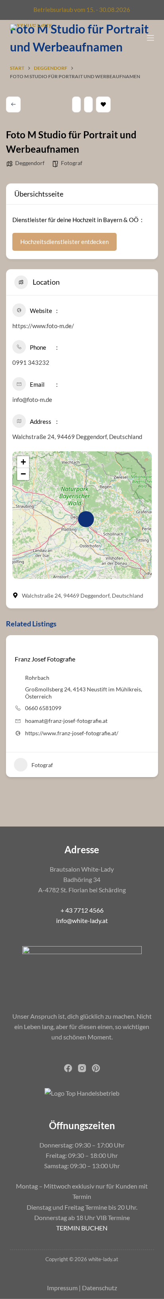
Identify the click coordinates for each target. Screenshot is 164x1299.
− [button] (23, 474)
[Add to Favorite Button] (18, 646)
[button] (12, 709)
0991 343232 (30, 362)
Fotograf (71, 162)
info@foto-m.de (32, 399)
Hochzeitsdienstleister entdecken (64, 241)
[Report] (88, 104)
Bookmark (103, 104)
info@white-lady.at (82, 920)
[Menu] (150, 37)
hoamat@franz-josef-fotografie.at (66, 720)
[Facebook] (68, 1068)
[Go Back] (13, 104)
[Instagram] (82, 1068)
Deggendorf (30, 162)
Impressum (62, 1287)
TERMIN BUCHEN (81, 1228)
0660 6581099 (43, 708)
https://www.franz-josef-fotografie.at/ (71, 733)
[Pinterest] (96, 1068)
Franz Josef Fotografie (45, 659)
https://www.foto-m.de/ (43, 325)
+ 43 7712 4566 (82, 910)
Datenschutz (99, 1287)
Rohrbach (37, 677)
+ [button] (23, 462)
